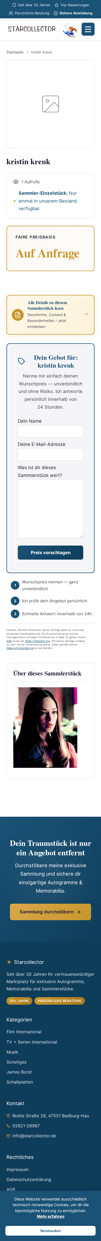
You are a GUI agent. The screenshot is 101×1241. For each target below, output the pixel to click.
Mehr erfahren (50, 1216)
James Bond (19, 1072)
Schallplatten (19, 1082)
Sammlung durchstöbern (47, 911)
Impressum (17, 1169)
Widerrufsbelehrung (37, 641)
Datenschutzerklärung (20, 648)
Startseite (14, 52)
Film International (23, 1031)
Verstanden (50, 1231)
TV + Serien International (31, 1042)
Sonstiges (16, 1062)
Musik (12, 1052)
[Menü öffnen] (88, 29)
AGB (9, 641)
